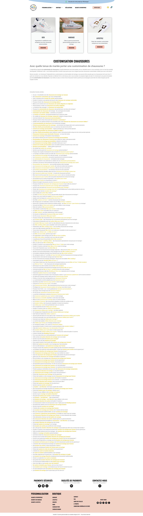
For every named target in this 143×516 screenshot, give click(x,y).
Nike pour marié (39, 210)
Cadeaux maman (57, 509)
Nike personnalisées (47, 207)
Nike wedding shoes (47, 226)
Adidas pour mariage (51, 319)
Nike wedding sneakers (68, 251)
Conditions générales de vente (82, 506)
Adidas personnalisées (54, 308)
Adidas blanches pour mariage (53, 321)
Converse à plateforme (72, 274)
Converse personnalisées (64, 289)
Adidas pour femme (40, 322)
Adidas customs (50, 314)
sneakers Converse (40, 301)
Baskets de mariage (36, 500)
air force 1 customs (65, 201)
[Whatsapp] (109, 503)
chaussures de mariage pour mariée (44, 166)
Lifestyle (55, 500)
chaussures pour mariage (62, 153)
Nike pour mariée (50, 208)
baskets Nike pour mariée (42, 223)
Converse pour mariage (46, 299)
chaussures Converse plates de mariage (51, 287)
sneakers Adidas (68, 326)
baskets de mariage (46, 148)
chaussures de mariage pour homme (53, 184)
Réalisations (68, 7)
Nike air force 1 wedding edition (43, 241)
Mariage (55, 497)
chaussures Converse (61, 278)
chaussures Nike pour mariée (54, 214)
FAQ (75, 499)
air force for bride (55, 255)
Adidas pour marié (40, 305)
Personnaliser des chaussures (41, 164)
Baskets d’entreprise (80, 7)
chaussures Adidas (57, 324)
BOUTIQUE (56, 493)
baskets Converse (43, 273)
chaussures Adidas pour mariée (71, 315)
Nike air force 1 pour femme (71, 203)
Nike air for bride (72, 249)
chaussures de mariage (52, 150)
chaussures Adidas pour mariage (44, 310)
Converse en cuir (59, 280)
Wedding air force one (55, 271)
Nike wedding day (48, 242)
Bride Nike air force (53, 246)
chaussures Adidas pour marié (64, 317)
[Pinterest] (106, 503)
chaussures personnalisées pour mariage (57, 187)
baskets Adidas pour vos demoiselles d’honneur (51, 328)
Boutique (58, 7)
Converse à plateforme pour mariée (44, 296)
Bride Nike (59, 257)
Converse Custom (55, 290)
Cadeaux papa (56, 507)
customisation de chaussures (42, 159)
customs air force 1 (43, 200)
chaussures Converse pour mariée (50, 292)
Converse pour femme (62, 276)
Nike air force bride (40, 233)
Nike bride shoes (55, 228)
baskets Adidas (39, 303)
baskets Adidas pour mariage (61, 312)
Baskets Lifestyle (36, 502)
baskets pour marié (61, 178)
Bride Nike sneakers (56, 239)
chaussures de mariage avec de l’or (48, 189)
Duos (54, 504)
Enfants (55, 502)
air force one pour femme (44, 194)
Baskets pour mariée (38, 180)
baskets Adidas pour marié (42, 330)
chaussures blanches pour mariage (49, 185)
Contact (76, 497)
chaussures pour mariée (41, 176)
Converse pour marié (44, 283)
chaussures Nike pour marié (47, 216)
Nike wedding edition (40, 225)
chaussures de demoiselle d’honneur (45, 168)
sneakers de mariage (50, 191)
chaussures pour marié (54, 175)
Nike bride (48, 230)
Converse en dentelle (40, 297)
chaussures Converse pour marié (60, 294)
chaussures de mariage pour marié (69, 162)
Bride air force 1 (39, 264)
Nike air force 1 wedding (49, 269)
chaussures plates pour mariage (43, 173)
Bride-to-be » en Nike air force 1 (48, 232)
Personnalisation (46, 7)
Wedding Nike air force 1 (50, 260)
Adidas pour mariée (51, 306)
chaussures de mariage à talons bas (65, 171)
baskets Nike (44, 192)
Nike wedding (71, 258)
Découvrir (43, 48)
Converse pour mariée (49, 281)
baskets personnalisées (41, 169)
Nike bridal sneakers (67, 253)
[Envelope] (99, 485)
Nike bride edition (39, 237)
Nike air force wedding (59, 235)
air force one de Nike (56, 196)
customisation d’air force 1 (54, 198)
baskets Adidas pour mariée (49, 331)
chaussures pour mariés (66, 152)
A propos (76, 504)
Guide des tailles (78, 501)
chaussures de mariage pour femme (63, 182)
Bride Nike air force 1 (66, 267)
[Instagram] (103, 503)
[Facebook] (98, 503)
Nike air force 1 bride (58, 244)
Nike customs (38, 212)
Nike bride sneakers (58, 265)
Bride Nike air (53, 248)
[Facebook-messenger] (101, 503)
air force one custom (47, 205)
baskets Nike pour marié (56, 221)
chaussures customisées (41, 157)
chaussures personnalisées (68, 160)
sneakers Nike (39, 219)
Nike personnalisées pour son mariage (60, 217)
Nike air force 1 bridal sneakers (78, 262)
